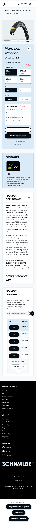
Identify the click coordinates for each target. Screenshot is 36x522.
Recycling (5, 436)
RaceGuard (24, 99)
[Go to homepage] (11, 4)
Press (3, 430)
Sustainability (6, 433)
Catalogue (5, 419)
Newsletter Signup (7, 408)
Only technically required (18, 507)
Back (7, 10)
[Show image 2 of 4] (14, 40)
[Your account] (30, 4)
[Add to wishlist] (29, 49)
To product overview (19, 144)
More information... (20, 502)
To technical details (19, 141)
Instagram (9, 447)
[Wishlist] (25, 4)
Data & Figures (6, 424)
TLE (21, 90)
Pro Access (5, 399)
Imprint (10, 477)
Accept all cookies (18, 519)
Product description (13, 197)
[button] (24, 366)
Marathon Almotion (13, 13)
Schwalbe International (8, 422)
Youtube (8, 451)
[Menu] (22, 4)
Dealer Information (7, 396)
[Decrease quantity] (7, 130)
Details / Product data (16, 278)
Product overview (12, 292)
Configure (19, 513)
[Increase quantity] (29, 130)
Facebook (8, 455)
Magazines (5, 427)
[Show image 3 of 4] (22, 40)
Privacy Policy (18, 480)
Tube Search (5, 405)
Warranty (5, 393)
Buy (14, 327)
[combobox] (16, 366)
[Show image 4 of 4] (29, 40)
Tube (7, 90)
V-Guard (9, 99)
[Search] (18, 4)
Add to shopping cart (18, 136)
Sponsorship (5, 402)
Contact (4, 390)
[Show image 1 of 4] (7, 40)
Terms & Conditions (20, 477)
